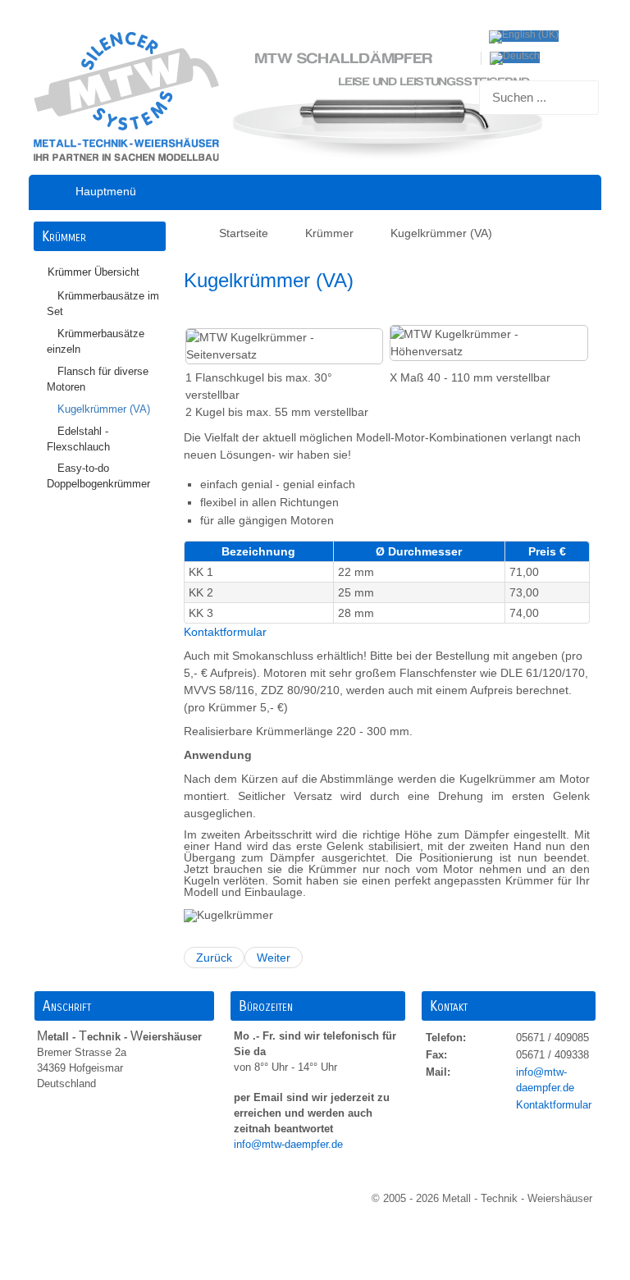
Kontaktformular (225, 631)
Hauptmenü (105, 191)
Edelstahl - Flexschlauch (78, 439)
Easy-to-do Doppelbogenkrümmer (98, 476)
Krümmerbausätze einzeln (95, 341)
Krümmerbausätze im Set (103, 304)
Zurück (214, 957)
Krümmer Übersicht (93, 272)
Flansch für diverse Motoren (97, 379)
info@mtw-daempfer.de (290, 1144)
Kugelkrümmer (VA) (103, 409)
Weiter (273, 957)
